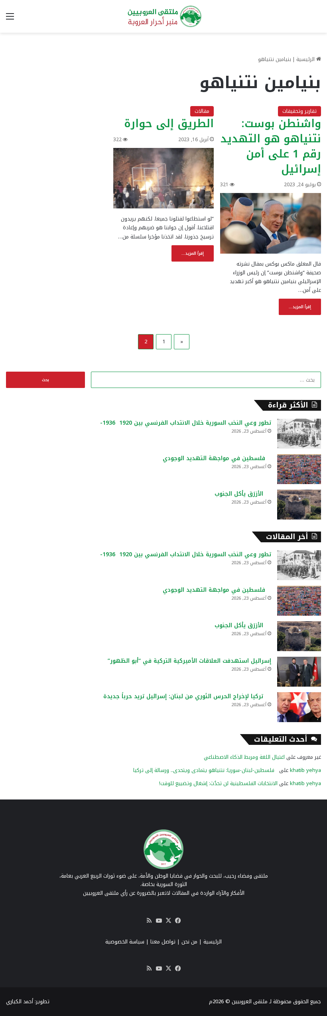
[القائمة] (10, 19)
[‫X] (168, 920)
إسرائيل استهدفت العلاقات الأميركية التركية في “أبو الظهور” (189, 661)
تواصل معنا (162, 942)
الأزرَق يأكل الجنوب (243, 493)
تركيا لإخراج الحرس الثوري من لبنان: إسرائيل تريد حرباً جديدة (187, 696)
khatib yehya (305, 770)
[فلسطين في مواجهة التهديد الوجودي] (299, 469)
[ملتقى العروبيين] (163, 16)
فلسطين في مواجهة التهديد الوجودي (217, 458)
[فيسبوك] (178, 920)
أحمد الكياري (19, 1001)
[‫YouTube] (159, 920)
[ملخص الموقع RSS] (149, 920)
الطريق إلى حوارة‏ (169, 123)
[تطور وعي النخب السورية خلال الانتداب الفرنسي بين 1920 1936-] (299, 434)
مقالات (202, 111)
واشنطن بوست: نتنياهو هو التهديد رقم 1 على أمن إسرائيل (271, 146)
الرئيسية (306, 59)
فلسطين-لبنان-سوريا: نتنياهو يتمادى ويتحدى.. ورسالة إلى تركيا (205, 770)
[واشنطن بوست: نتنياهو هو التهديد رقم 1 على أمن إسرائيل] (270, 223)
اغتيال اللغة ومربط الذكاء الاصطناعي (244, 757)
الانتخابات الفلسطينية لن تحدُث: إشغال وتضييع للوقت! (218, 783)
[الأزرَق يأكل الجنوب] (299, 505)
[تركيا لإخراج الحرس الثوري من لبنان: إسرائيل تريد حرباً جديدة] (299, 707)
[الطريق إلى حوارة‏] (163, 178)
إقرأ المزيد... (300, 307)
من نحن (189, 942)
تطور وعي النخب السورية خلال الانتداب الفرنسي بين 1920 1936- (185, 422)
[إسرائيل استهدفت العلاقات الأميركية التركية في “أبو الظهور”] (299, 672)
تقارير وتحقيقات (299, 111)
